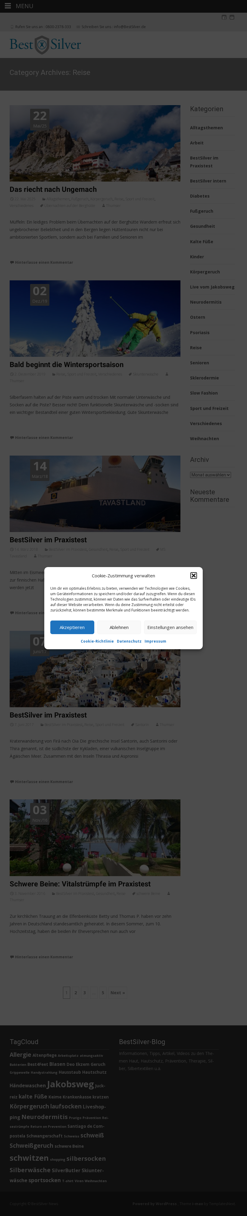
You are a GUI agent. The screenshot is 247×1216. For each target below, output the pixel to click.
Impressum (155, 640)
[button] (194, 576)
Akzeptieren (72, 627)
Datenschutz (129, 640)
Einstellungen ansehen (170, 627)
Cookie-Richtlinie (97, 640)
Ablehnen (119, 627)
